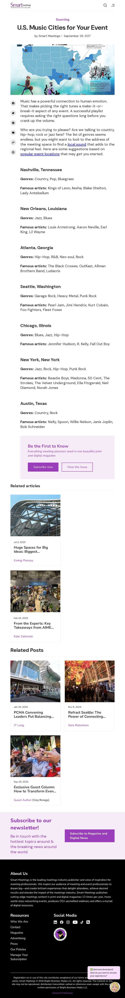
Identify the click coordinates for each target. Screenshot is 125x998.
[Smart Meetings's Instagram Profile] (68, 921)
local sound (77, 144)
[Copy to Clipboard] (13, 142)
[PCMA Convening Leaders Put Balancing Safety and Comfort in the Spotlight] (35, 681)
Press (14, 944)
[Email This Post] (13, 132)
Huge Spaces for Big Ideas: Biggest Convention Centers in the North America (32, 553)
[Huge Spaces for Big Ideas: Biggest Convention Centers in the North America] (35, 515)
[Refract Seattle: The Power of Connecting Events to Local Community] (90, 681)
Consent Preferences (62, 993)
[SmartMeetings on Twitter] (13, 113)
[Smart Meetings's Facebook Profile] (61, 921)
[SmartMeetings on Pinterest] (13, 123)
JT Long (19, 725)
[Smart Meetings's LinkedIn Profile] (56, 921)
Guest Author (22, 800)
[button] (115, 987)
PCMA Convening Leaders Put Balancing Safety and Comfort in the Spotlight (32, 718)
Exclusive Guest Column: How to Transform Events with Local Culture (35, 791)
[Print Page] (13, 152)
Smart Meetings (20, 5)
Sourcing (62, 19)
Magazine (16, 933)
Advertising (18, 938)
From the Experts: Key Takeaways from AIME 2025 (32, 627)
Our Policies (18, 949)
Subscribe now (43, 467)
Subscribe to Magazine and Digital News (88, 836)
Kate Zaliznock (23, 636)
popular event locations (40, 154)
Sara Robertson (78, 725)
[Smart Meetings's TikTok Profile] (82, 921)
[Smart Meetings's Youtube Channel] (75, 921)
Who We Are (19, 922)
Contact (15, 927)
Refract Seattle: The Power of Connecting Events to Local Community (85, 718)
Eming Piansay (23, 560)
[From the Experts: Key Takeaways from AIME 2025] (35, 591)
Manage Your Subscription (19, 957)
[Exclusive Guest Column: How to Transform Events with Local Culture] (35, 756)
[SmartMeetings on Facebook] (13, 103)
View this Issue (77, 467)
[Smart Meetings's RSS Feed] (87, 921)
